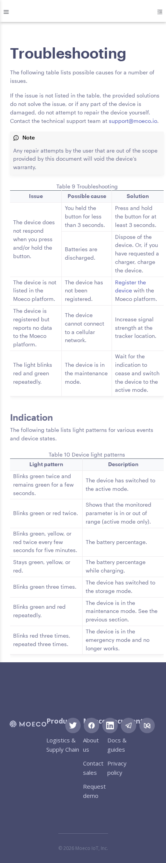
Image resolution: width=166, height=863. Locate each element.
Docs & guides (117, 744)
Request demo (94, 790)
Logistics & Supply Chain (62, 744)
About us (91, 744)
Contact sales (93, 767)
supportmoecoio (133, 121)
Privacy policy (117, 767)
